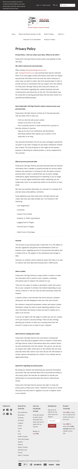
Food (19, 434)
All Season (21, 420)
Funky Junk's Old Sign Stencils (38, 461)
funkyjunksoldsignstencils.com (35, 70)
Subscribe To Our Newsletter (32, 39)
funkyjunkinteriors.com (27, 73)
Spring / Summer (23, 447)
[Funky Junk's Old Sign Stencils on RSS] (11, 414)
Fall (19, 431)
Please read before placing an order (30, 34)
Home (13, 34)
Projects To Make (49, 39)
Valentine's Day (22, 450)
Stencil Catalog (49, 34)
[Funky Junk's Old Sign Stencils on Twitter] (4, 410)
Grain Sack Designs (23, 439)
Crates (20, 428)
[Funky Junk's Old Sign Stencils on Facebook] (7, 410)
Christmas (21, 418)
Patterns (20, 444)
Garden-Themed (22, 436)
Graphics (20, 442)
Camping (20, 423)
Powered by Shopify (54, 461)
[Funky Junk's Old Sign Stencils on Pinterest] (11, 410)
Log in (37, 5)
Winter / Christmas (23, 455)
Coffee (20, 426)
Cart (56, 5)
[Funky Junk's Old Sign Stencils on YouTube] (7, 414)
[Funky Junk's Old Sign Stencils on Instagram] (4, 414)
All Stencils (21, 415)
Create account (46, 5)
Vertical (20, 452)
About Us (61, 34)
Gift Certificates (22, 412)
